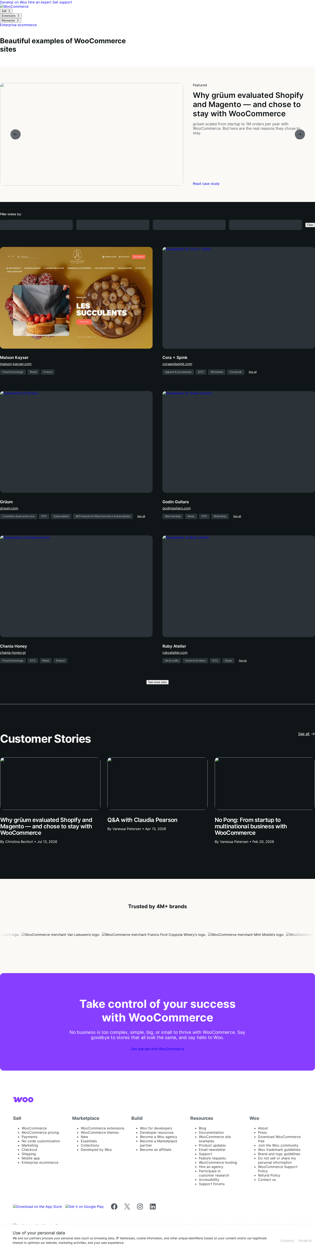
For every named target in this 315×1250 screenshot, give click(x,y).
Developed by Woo (96, 1149)
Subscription (61, 516)
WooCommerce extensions (102, 1128)
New (84, 1137)
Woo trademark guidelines (279, 1149)
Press (262, 1132)
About (263, 1128)
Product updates (212, 1145)
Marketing (30, 1145)
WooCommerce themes (100, 1132)
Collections (90, 1145)
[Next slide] (300, 134)
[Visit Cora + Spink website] (238, 298)
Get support (62, 2)
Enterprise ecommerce (40, 1162)
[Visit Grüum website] (76, 442)
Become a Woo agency (158, 1137)
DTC (201, 371)
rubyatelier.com (175, 652)
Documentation (211, 1132)
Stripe (228, 660)
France (48, 371)
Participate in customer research (214, 1173)
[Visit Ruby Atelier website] (238, 586)
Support (205, 1154)
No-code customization (41, 1141)
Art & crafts (171, 660)
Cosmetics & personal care (18, 516)
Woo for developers (156, 1128)
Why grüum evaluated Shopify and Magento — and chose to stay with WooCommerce (46, 826)
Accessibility (209, 1179)
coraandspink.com (177, 364)
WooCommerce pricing (40, 1132)
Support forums (212, 1184)
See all (252, 371)
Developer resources (157, 1132)
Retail (33, 371)
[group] (157, 134)
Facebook (236, 371)
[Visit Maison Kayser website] (76, 298)
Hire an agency (211, 1167)
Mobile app (31, 1158)
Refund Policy (269, 1175)
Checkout (29, 1149)
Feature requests (212, 1158)
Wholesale (217, 371)
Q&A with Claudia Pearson (142, 820)
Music (191, 516)
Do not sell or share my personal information (277, 1160)
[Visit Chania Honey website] (76, 586)
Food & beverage (13, 371)
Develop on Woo (14, 2)
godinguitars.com (176, 508)
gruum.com (9, 508)
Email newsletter (212, 1149)
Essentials (89, 1141)
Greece (60, 660)
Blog (202, 1128)
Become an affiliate (155, 1149)
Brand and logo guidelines (279, 1154)
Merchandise (173, 516)
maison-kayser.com (16, 364)
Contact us (267, 1179)
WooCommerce (34, 1128)
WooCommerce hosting (218, 1162)
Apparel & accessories (178, 371)
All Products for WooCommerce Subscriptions (103, 516)
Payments (30, 1137)
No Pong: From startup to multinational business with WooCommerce (251, 826)
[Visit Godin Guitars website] (238, 442)
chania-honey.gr (13, 652)
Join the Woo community (278, 1145)
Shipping (29, 1154)
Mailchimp (220, 516)
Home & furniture (195, 660)
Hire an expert (40, 2)
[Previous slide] (15, 134)
